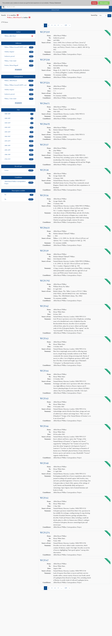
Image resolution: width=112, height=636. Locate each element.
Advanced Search (55, 10)
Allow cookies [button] (104, 3)
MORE (18, 69)
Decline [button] (94, 3)
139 (66, 25)
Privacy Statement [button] (55, 3)
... (61, 25)
